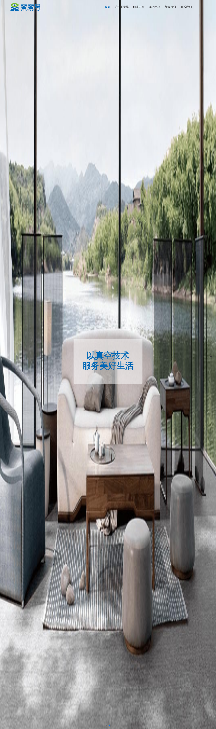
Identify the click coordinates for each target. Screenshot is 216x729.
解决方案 (139, 7)
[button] (106, 725)
